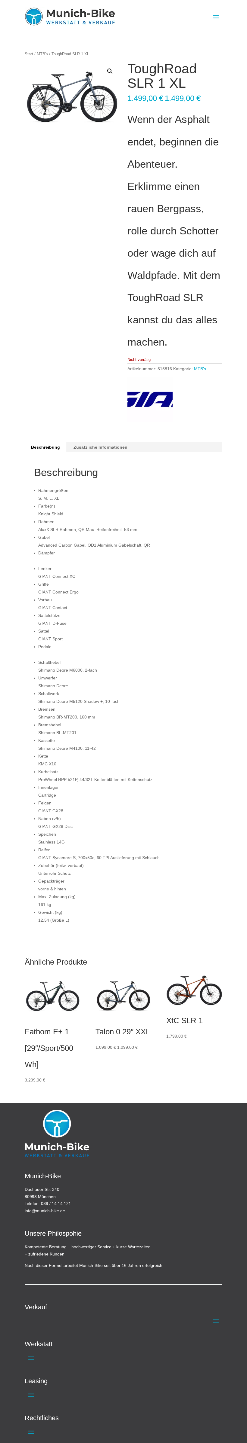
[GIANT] (150, 400)
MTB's (42, 54)
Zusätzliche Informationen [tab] (100, 447)
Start (29, 54)
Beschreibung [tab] (45, 447)
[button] (110, 71)
